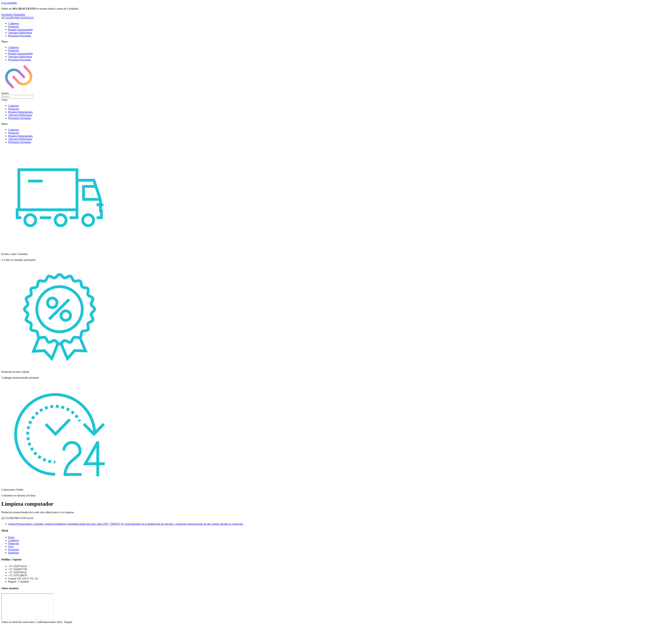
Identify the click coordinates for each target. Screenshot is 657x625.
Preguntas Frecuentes (19, 35)
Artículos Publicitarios (20, 32)
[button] (328, 41)
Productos (13, 26)
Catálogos (13, 23)
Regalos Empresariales (20, 29)
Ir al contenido (9, 2)
